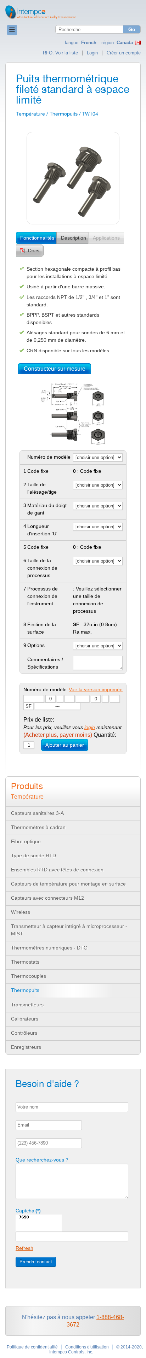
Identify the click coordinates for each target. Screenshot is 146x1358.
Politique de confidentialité (32, 1347)
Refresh (24, 1248)
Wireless (20, 912)
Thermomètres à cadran (38, 827)
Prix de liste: (38, 720)
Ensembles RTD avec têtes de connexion (57, 869)
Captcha (28, 1210)
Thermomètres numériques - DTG (49, 948)
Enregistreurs (26, 1047)
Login (92, 53)
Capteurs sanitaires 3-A (37, 813)
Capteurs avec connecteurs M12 (47, 898)
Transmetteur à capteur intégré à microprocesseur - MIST (69, 929)
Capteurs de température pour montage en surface (68, 884)
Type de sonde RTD (33, 855)
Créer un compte (124, 53)
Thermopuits (25, 990)
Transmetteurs (27, 1004)
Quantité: (69, 735)
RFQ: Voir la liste (60, 53)
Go (131, 29)
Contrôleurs (24, 1033)
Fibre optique (26, 841)
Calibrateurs (24, 1019)
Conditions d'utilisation (87, 1347)
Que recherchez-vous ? (42, 1160)
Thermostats (25, 962)
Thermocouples (28, 976)
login (89, 727)
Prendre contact (35, 1261)
